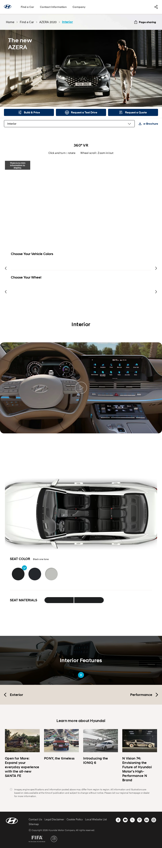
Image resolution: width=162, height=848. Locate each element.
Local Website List (96, 819)
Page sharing (147, 22)
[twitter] (132, 820)
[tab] (17, 165)
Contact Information (53, 6)
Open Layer (59, 600)
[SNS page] (156, 7)
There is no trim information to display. (17, 165)
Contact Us (35, 819)
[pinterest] (139, 820)
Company (79, 6)
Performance (141, 695)
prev (6, 268)
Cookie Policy (75, 819)
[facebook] (118, 820)
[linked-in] (146, 820)
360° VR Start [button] (81, 208)
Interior (11, 123)
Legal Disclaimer (54, 819)
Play (81, 388)
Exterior (16, 695)
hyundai (7, 6)
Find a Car (27, 6)
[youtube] (125, 820)
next (156, 268)
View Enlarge (81, 675)
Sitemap (34, 824)
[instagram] (153, 820)
